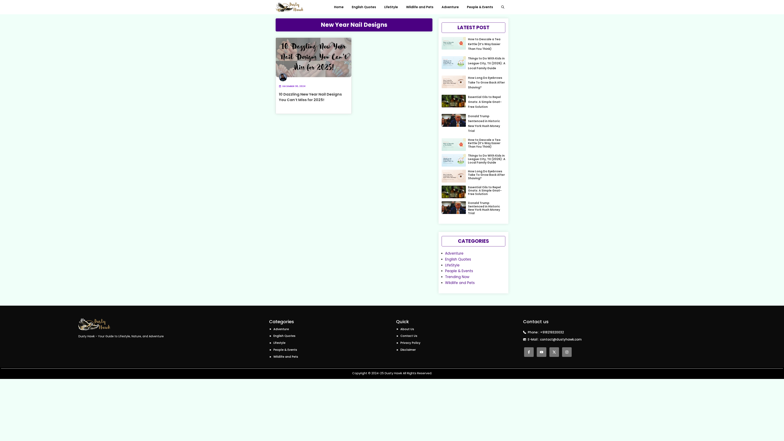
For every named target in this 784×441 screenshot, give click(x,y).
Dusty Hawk (393, 373)
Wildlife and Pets (419, 7)
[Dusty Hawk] (290, 7)
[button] (502, 7)
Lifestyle (279, 343)
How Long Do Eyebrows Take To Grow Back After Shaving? (486, 83)
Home (339, 7)
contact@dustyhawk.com (561, 339)
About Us (407, 329)
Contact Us (408, 336)
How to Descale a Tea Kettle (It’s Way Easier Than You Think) (484, 44)
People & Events (480, 7)
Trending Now (457, 276)
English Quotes (364, 7)
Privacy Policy (410, 343)
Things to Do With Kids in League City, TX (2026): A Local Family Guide (486, 63)
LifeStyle (391, 7)
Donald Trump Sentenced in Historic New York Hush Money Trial (484, 208)
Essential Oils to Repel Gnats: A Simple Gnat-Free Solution (485, 102)
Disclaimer (408, 350)
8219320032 (555, 332)
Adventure (450, 7)
